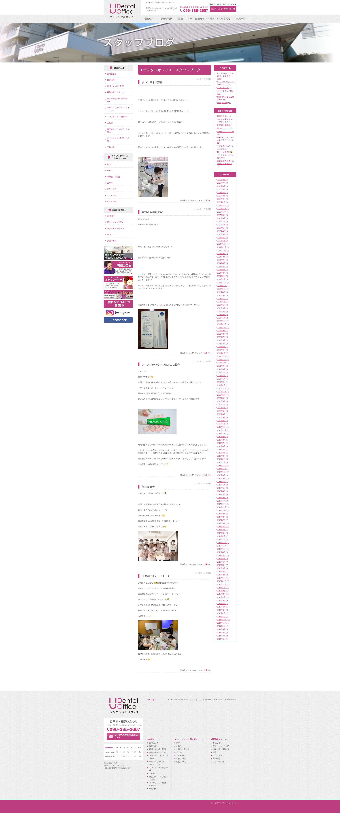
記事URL (207, 200)
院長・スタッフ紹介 (115, 222)
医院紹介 (110, 216)
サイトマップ (218, 762)
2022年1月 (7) (222, 353)
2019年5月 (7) (222, 449)
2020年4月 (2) (222, 414)
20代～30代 (111, 189)
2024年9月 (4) (222, 254)
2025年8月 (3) (222, 218)
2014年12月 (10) (223, 620)
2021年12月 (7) (223, 356)
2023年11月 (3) (223, 286)
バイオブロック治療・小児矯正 (118, 139)
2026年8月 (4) (222, 180)
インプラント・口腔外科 (117, 117)
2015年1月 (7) (222, 616)
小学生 (110, 170)
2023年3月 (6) (222, 311)
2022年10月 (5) (223, 327)
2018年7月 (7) (222, 482)
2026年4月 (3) (222, 193)
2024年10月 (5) (223, 250)
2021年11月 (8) (223, 360)
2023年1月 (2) (222, 318)
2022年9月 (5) (222, 331)
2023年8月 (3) (222, 295)
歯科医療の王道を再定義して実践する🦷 (225, 163)
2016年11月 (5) (223, 546)
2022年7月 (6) (222, 337)
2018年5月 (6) (222, 488)
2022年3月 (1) (222, 347)
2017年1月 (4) (222, 539)
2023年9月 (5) (222, 292)
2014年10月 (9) (223, 626)
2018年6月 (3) (222, 485)
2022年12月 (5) (223, 321)
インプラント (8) (224, 88)
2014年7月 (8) (222, 636)
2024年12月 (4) (223, 244)
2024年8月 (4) (222, 257)
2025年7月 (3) (222, 221)
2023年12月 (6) (223, 282)
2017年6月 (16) (223, 523)
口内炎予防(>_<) (224, 116)
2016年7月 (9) (222, 559)
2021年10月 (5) (223, 363)
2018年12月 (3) (223, 465)
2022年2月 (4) (222, 350)
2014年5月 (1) (222, 639)
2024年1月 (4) (222, 279)
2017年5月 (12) (223, 526)
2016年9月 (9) (222, 552)
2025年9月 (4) (222, 215)
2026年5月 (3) (222, 189)
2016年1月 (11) (223, 578)
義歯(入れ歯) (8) (224, 103)
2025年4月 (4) (222, 231)
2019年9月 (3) (222, 437)
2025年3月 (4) (222, 234)
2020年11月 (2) (223, 392)
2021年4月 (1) (222, 382)
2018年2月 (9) (222, 498)
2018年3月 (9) (222, 494)
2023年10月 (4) (223, 289)
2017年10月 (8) (223, 510)
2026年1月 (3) (222, 202)
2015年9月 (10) (223, 591)
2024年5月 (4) (222, 266)
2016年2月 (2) (222, 575)
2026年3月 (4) (222, 196)
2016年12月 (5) (223, 543)
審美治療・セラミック (116, 92)
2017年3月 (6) (222, 533)
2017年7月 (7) (222, 520)
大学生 (110, 183)
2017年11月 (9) (223, 507)
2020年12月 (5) (223, 388)
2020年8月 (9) (222, 401)
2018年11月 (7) (223, 469)
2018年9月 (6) (222, 475)
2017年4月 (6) (222, 530)
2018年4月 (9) (222, 491)
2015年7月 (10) (223, 597)
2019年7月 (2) (222, 443)
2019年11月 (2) (223, 430)
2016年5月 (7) (222, 565)
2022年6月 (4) (222, 340)
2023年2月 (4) (222, 315)
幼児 (109, 164)
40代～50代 (111, 195)
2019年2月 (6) (222, 459)
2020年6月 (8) (222, 408)
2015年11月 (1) (223, 584)
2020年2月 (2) (222, 421)
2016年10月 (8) (223, 549)
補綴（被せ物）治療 (115, 86)
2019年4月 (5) (222, 453)
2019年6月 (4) (222, 446)
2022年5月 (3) (222, 343)
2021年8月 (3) (222, 369)
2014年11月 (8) (223, 623)
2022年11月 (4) (223, 324)
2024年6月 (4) (222, 263)
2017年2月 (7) (222, 536)
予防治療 (110, 147)
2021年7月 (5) (222, 372)
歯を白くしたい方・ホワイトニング (118, 109)
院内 (109, 234)
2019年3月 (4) (222, 456)
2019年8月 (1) (222, 440)
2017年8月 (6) (222, 517)
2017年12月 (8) (223, 504)
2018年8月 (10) (223, 478)
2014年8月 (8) (222, 632)
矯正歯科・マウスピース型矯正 (118, 130)
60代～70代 (111, 201)
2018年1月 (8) (222, 501)
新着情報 (216, 759)
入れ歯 (110, 123)
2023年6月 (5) (222, 302)
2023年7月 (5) (222, 298)
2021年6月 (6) (222, 376)
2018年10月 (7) (223, 472)
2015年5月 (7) (222, 604)
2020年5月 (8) (222, 411)
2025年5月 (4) (222, 228)
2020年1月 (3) (222, 424)
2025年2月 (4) (222, 237)
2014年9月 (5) (222, 629)
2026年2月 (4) (222, 199)
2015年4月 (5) (222, 607)
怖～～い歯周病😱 (225, 152)
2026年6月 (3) (222, 186)
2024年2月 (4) (222, 276)
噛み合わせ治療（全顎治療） (117, 99)
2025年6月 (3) (222, 225)
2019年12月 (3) (223, 427)
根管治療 (110, 80)
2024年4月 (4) (222, 270)
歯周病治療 (111, 74)
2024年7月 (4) (222, 260)
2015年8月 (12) (223, 594)
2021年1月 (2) (222, 385)
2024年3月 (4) (222, 273)
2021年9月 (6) (222, 366)
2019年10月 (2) (223, 433)
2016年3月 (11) (223, 571)
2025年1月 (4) (222, 241)
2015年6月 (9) (222, 600)
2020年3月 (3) (222, 417)
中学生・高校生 (113, 177)
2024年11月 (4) (223, 247)
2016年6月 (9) (222, 562)
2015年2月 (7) (222, 613)
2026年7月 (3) (222, 183)
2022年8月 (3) (222, 334)
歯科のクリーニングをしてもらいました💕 (225, 140)
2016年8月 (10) (223, 555)
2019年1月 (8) (222, 462)
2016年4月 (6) (222, 568)
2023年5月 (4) (222, 305)
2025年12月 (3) (223, 205)
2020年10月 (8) (223, 395)
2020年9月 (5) (222, 398)
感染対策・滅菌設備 (115, 228)
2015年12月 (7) (223, 581)
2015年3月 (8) (222, 610)
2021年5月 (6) (222, 379)
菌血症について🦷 (225, 128)
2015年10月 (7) (223, 587)
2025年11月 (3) (223, 209)
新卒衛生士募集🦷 (225, 125)
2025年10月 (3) (223, 212)
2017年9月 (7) (222, 514)
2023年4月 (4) (222, 308)
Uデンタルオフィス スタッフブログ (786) (226, 76)
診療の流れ (111, 241)
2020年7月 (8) (222, 404)
